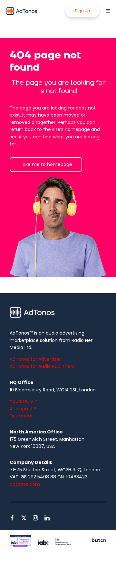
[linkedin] (47, 517)
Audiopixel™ (23, 409)
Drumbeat (21, 416)
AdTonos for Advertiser (35, 359)
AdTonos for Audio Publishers (42, 366)
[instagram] (35, 517)
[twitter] (23, 517)
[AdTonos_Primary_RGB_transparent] (22, 8)
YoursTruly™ (23, 401)
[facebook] (12, 517)
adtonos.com (25, 484)
